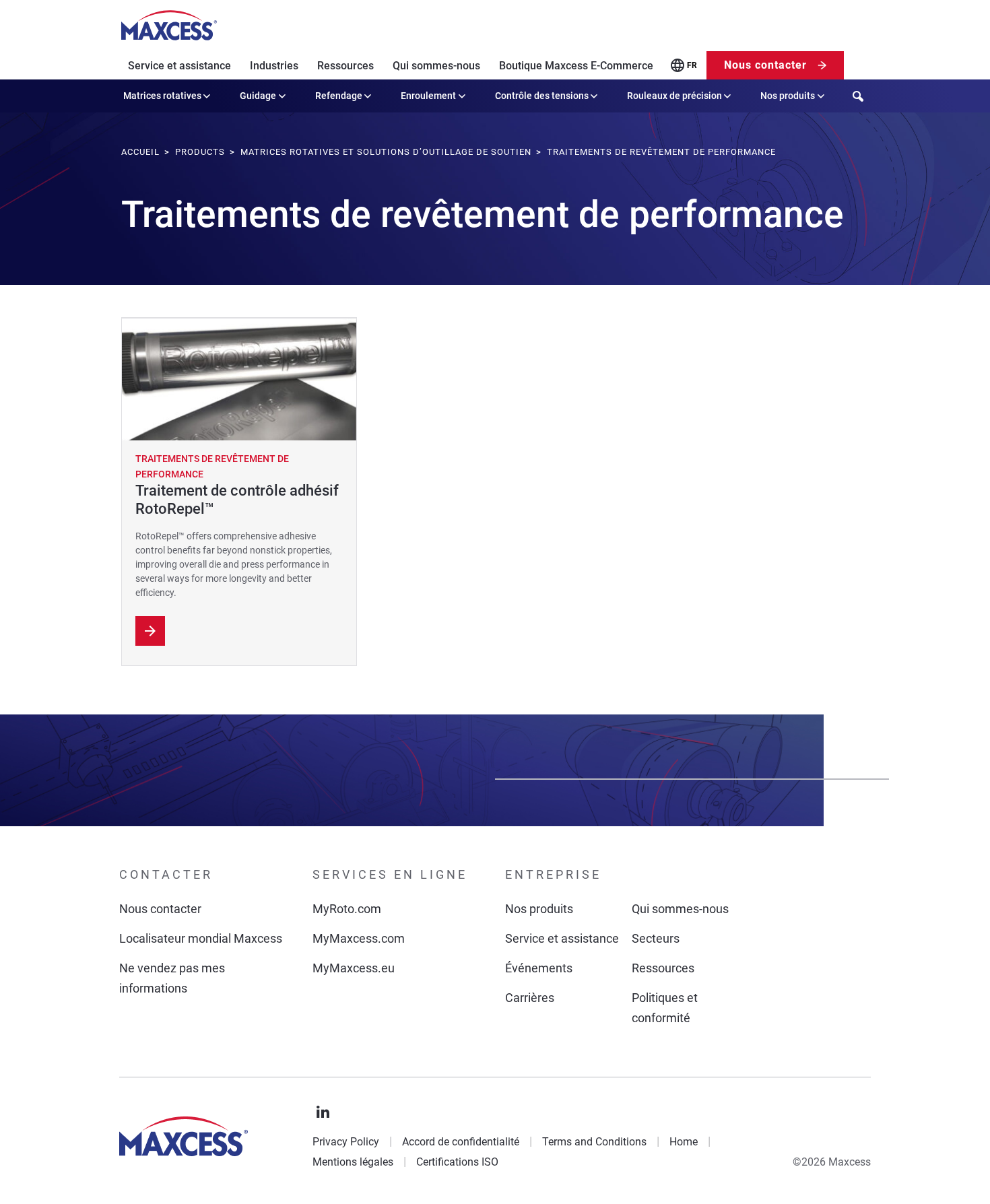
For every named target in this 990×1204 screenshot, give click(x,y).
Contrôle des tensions (542, 95)
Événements (538, 968)
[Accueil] (169, 25)
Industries (274, 65)
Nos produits (787, 95)
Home (683, 1141)
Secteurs (656, 938)
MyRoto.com (346, 909)
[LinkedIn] (323, 1112)
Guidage (258, 95)
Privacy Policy (345, 1141)
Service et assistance (179, 65)
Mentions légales (352, 1162)
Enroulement (428, 95)
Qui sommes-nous (436, 65)
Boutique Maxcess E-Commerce (576, 65)
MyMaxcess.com (358, 938)
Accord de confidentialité (460, 1141)
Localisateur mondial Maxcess (200, 938)
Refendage (338, 95)
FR (692, 65)
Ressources (345, 65)
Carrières (529, 998)
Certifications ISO (457, 1162)
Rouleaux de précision (674, 95)
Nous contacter (765, 65)
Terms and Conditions (594, 1141)
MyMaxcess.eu (353, 968)
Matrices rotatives (162, 95)
